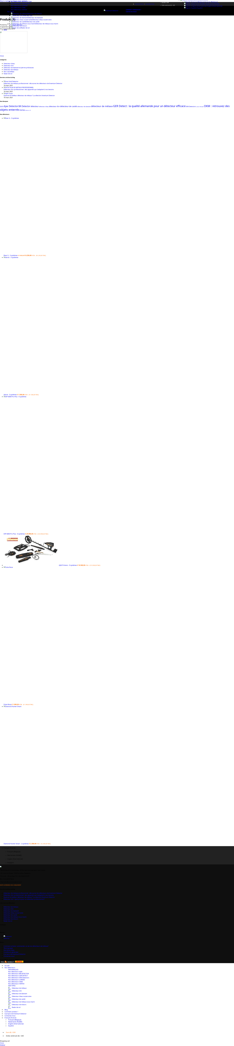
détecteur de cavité (68, 106)
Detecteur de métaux (11, 70)
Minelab (202, 106)
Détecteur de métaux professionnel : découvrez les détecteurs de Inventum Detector (33, 83)
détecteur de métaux (102, 106)
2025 (1, 106)
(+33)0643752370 (139, 4)
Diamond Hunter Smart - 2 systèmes (16, 844)
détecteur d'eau (44, 106)
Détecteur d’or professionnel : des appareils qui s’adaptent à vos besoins (29, 89)
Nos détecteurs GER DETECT (20, 4)
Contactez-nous (9, 956)
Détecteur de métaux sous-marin (46, 24)
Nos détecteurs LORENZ (19, 6)
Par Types (10, 12)
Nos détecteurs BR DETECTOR (21, 2)
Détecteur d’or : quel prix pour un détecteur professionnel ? (24, 899)
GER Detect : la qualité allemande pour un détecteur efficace (149, 106)
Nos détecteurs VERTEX (19, 10)
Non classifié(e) (9, 72)
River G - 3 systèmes (11, 255)
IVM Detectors (191, 106)
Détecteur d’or (27, 16)
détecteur (35, 106)
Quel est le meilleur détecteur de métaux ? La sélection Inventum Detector (29, 95)
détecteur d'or (54, 106)
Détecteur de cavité (32, 22)
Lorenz (197, 106)
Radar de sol (25, 28)
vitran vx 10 (28, 110)
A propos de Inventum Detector (15, 954)
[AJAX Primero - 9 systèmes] (31, 565)
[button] (119, 848)
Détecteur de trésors (20, 26)
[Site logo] (111, 11)
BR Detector (24, 106)
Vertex (22, 110)
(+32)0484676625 (149, 4)
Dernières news (9, 950)
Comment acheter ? (26, 946)
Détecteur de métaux (34, 14)
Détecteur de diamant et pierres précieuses (19, 68)
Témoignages (8, 948)
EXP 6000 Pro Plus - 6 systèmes (14, 534)
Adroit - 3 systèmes (10, 395)
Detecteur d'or (9, 66)
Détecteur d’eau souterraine (41, 20)
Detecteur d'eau (9, 64)
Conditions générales (11, 952)
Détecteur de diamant (35, 18)
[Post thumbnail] (11, 81)
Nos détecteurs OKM (18, 8)
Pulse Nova (8, 704)
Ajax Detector (11, 106)
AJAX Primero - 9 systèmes (68, 565)
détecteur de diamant (84, 106)
